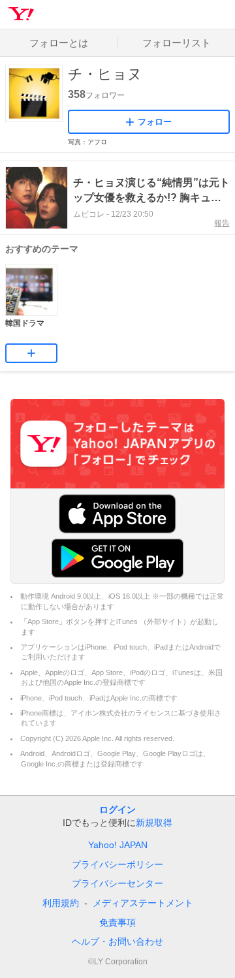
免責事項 (117, 922)
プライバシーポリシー (117, 864)
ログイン (117, 809)
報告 (222, 223)
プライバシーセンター (117, 883)
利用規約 (60, 903)
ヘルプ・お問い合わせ (117, 941)
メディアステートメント (143, 903)
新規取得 (154, 822)
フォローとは (58, 42)
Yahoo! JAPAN (118, 845)
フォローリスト (176, 42)
